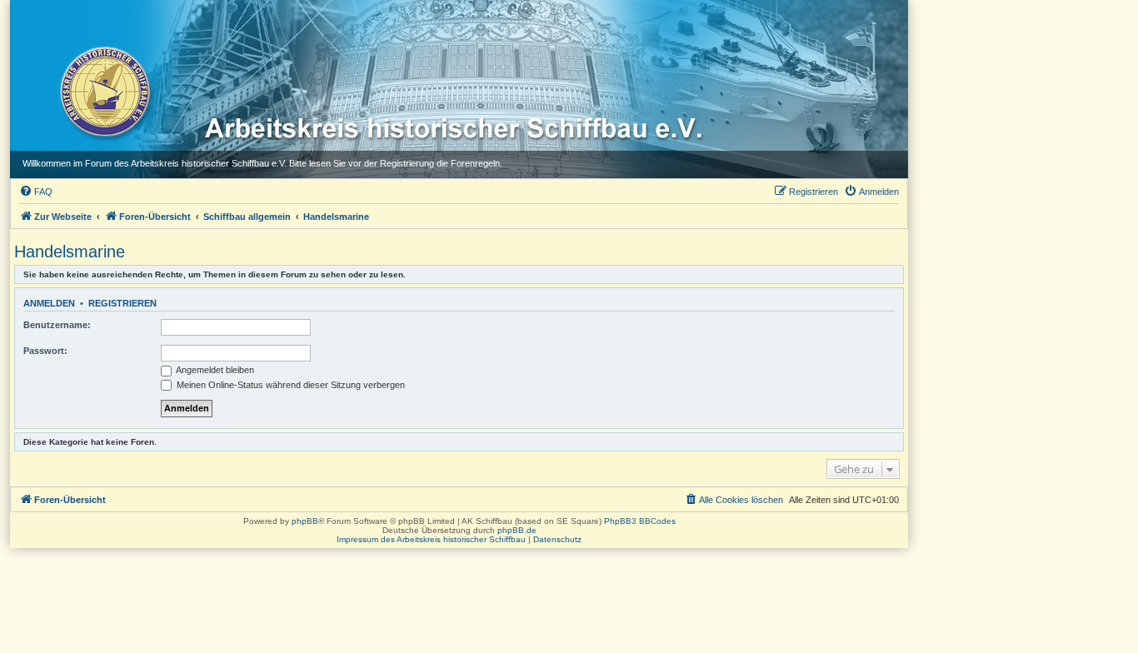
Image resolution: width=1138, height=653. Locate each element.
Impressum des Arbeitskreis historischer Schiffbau (431, 539)
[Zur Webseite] (103, 91)
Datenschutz (557, 539)
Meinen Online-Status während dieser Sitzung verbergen (289, 385)
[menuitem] (35, 192)
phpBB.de (517, 530)
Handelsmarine (69, 251)
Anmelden (49, 303)
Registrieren (122, 303)
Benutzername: (57, 325)
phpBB (305, 521)
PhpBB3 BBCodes (640, 521)
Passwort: (45, 351)
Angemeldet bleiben (214, 370)
